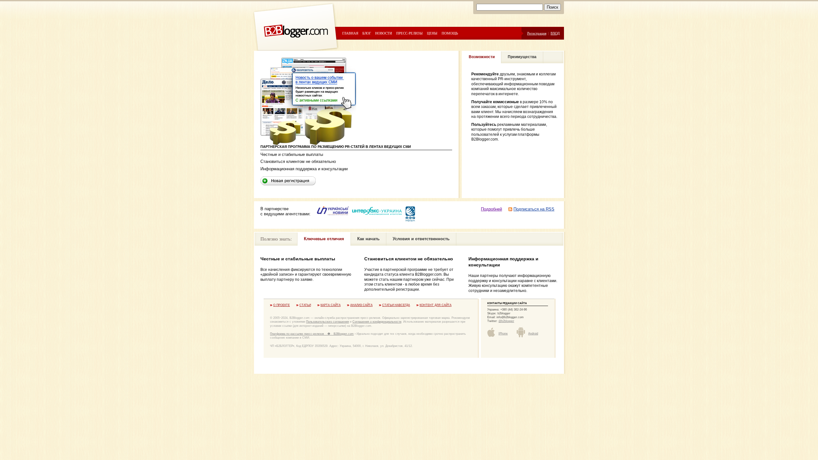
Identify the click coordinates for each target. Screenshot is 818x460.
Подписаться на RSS (533, 209)
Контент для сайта (435, 305)
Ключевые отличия (324, 238)
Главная (350, 33)
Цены (432, 33)
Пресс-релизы (409, 33)
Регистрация (536, 33)
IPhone (503, 333)
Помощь (450, 33)
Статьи (305, 305)
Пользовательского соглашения (327, 321)
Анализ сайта (361, 305)
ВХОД (555, 33)
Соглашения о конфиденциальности (376, 321)
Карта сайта (330, 305)
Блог (366, 33)
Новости (383, 33)
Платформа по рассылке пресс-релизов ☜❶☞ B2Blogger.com (312, 333)
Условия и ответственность (421, 238)
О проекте (281, 305)
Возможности (482, 57)
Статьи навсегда (396, 305)
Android (533, 333)
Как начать (368, 238)
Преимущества (522, 57)
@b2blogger (506, 321)
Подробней (491, 209)
